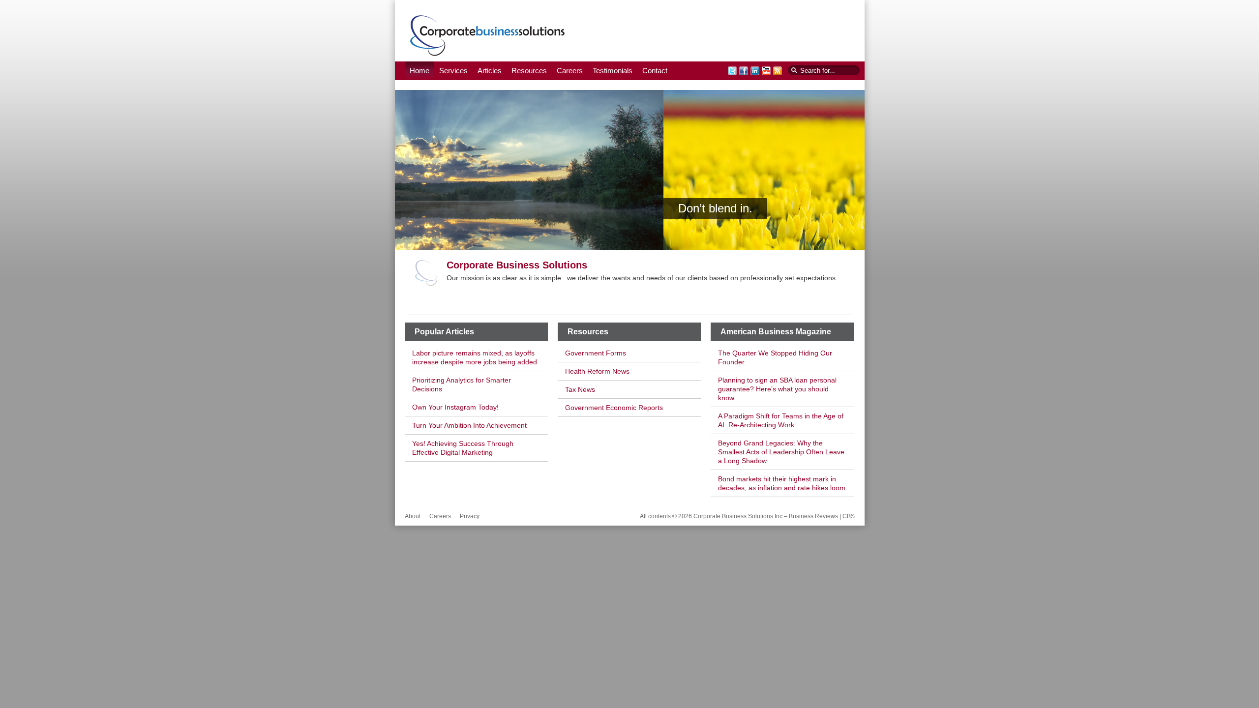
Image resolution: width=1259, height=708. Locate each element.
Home (419, 70)
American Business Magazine (775, 331)
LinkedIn (754, 70)
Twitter (732, 70)
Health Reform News (597, 371)
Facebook (743, 70)
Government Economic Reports (614, 408)
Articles (490, 70)
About (412, 516)
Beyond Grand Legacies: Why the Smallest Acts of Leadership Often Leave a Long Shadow (781, 452)
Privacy (470, 516)
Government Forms (595, 353)
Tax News (580, 389)
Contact (654, 70)
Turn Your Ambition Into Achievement (469, 425)
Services (453, 70)
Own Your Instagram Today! (455, 407)
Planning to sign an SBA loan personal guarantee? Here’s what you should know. (777, 389)
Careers (570, 70)
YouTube (766, 70)
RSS (777, 70)
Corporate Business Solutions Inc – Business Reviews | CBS (487, 35)
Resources (529, 70)
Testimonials (612, 70)
